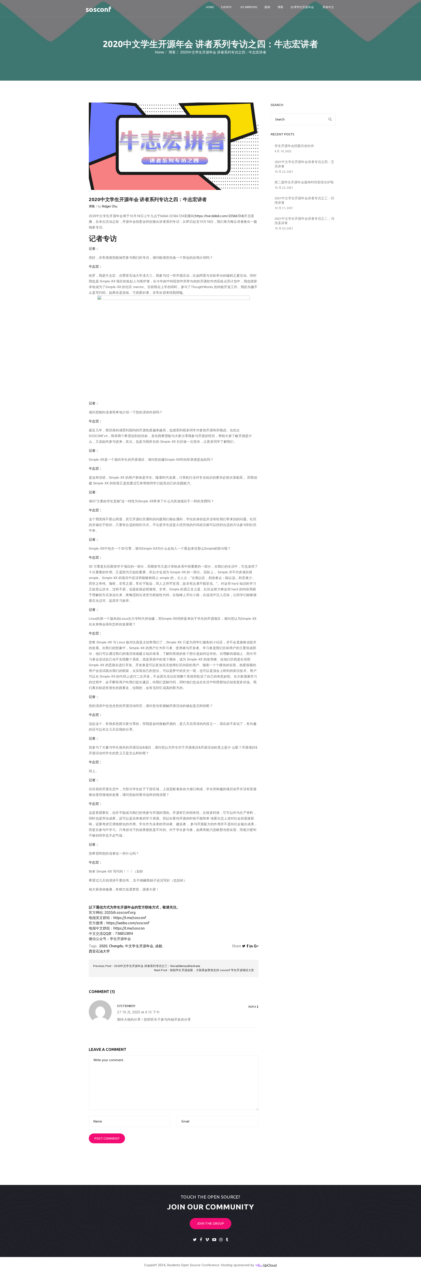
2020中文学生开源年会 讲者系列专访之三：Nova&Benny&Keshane (157, 965)
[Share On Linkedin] (251, 946)
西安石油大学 (99, 951)
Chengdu (116, 946)
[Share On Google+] (256, 946)
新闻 (267, 7)
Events (226, 7)
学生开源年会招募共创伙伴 (294, 146)
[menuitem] (329, 7)
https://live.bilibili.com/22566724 (219, 216)
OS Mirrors (248, 7)
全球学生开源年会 (302, 7)
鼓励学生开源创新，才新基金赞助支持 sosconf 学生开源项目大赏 (212, 970)
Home (210, 7)
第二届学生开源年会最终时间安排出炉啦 (304, 182)
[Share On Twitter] (243, 946)
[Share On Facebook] (247, 946)
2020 (103, 946)
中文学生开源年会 (139, 946)
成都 (158, 946)
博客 (280, 7)
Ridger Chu (110, 206)
